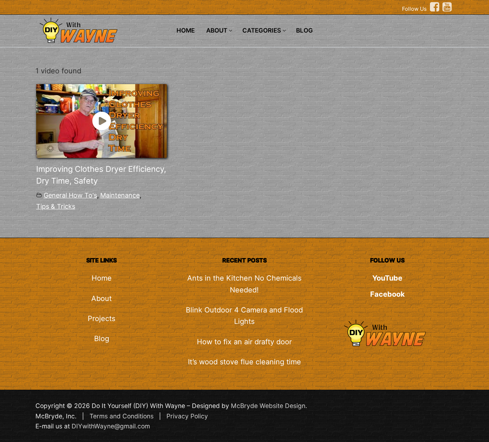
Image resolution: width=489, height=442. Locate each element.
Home (102, 278)
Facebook (387, 294)
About (101, 298)
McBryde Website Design (268, 405)
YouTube (387, 278)
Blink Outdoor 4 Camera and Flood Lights (244, 316)
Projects (101, 318)
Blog (101, 338)
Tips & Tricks (55, 206)
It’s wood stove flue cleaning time (244, 362)
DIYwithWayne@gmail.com (111, 426)
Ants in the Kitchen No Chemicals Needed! (244, 284)
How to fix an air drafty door (244, 341)
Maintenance (120, 195)
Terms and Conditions (121, 416)
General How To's (70, 195)
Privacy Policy (187, 416)
